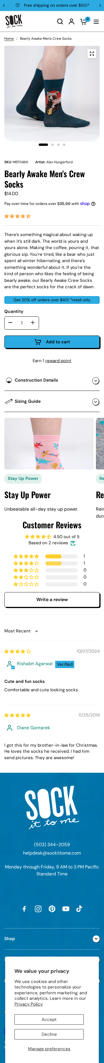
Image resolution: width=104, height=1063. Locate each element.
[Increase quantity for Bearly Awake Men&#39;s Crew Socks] (32, 323)
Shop (9, 939)
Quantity (13, 311)
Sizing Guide (28, 401)
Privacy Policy (28, 1004)
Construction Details (36, 380)
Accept (49, 1019)
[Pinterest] (52, 908)
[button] (17, 216)
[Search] (60, 21)
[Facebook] (24, 908)
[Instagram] (38, 908)
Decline (49, 1034)
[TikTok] (79, 908)
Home (9, 38)
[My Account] (71, 21)
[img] (17, 651)
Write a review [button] (52, 599)
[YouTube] (66, 908)
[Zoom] (92, 53)
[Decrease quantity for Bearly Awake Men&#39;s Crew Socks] (10, 323)
